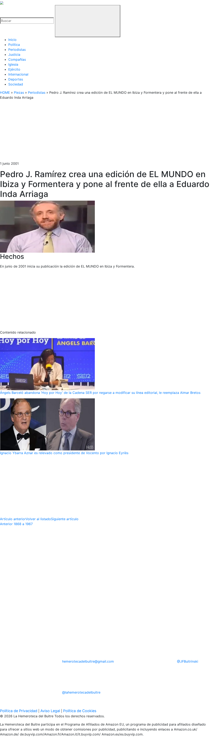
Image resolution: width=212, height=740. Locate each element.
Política (14, 45)
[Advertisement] (106, 132)
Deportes (15, 79)
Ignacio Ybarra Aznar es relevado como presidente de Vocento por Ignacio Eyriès (64, 453)
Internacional (18, 74)
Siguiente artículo (64, 519)
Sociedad (15, 84)
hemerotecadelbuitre (88, 661)
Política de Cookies (79, 711)
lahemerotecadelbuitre (81, 692)
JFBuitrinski (187, 661)
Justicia (14, 54)
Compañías (17, 59)
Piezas (19, 92)
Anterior (16, 524)
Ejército (14, 69)
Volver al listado (38, 519)
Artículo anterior (13, 519)
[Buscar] (87, 21)
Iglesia (13, 64)
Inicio (12, 40)
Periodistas (17, 49)
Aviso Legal (50, 711)
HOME (5, 92)
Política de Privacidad (18, 711)
